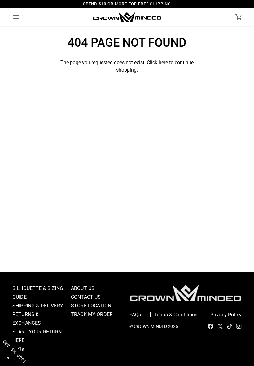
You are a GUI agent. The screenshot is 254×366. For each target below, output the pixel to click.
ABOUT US (82, 288)
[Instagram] (239, 326)
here (163, 62)
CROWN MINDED (150, 326)
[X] (220, 326)
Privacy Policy (226, 315)
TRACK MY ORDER (92, 314)
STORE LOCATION (91, 306)
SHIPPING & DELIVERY (37, 306)
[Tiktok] (229, 326)
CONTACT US (86, 297)
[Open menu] (21, 17)
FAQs (135, 315)
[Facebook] (210, 326)
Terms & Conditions (176, 315)
